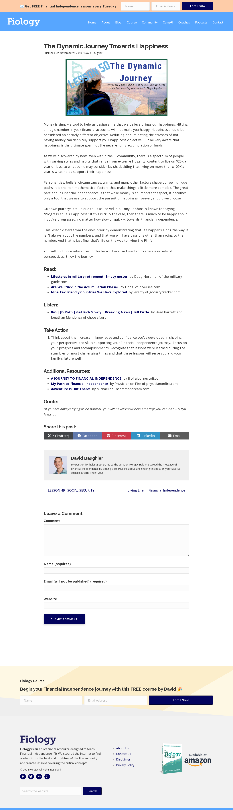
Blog (118, 22)
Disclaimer (123, 759)
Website (50, 599)
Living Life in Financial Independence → (158, 490)
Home (92, 22)
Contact (218, 22)
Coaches (184, 22)
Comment (52, 520)
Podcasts (201, 22)
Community (150, 22)
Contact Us (123, 754)
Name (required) (57, 564)
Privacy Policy (125, 765)
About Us (122, 748)
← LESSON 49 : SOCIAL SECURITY (69, 490)
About (106, 22)
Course (132, 22)
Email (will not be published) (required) (75, 581)
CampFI (168, 22)
